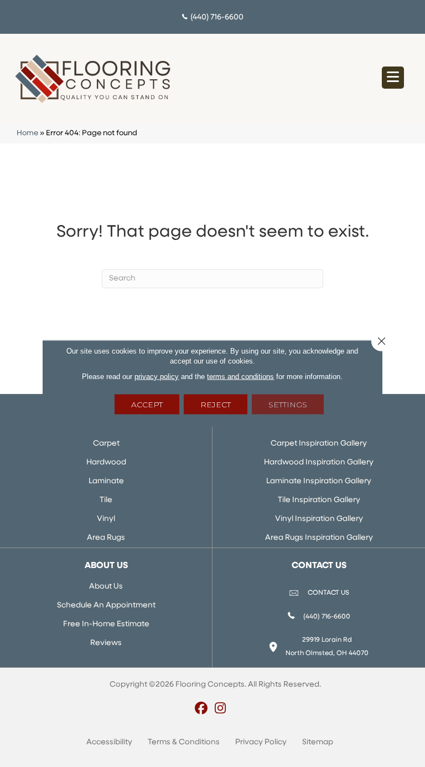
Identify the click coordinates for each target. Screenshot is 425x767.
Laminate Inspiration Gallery (318, 481)
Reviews (106, 643)
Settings (287, 405)
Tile (106, 500)
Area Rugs (106, 538)
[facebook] (201, 709)
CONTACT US (328, 593)
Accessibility (109, 742)
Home (27, 133)
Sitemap (317, 742)
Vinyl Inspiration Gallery (319, 519)
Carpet (106, 443)
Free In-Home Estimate (106, 624)
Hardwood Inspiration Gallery (319, 462)
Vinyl (106, 519)
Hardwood (106, 462)
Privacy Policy (261, 742)
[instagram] (220, 709)
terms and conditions (240, 376)
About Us (106, 586)
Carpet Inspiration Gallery (319, 443)
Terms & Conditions (184, 742)
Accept (147, 405)
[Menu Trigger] (393, 78)
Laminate (106, 481)
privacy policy (156, 376)
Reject (215, 405)
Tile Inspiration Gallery (319, 500)
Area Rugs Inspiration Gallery (319, 538)
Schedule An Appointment (106, 605)
